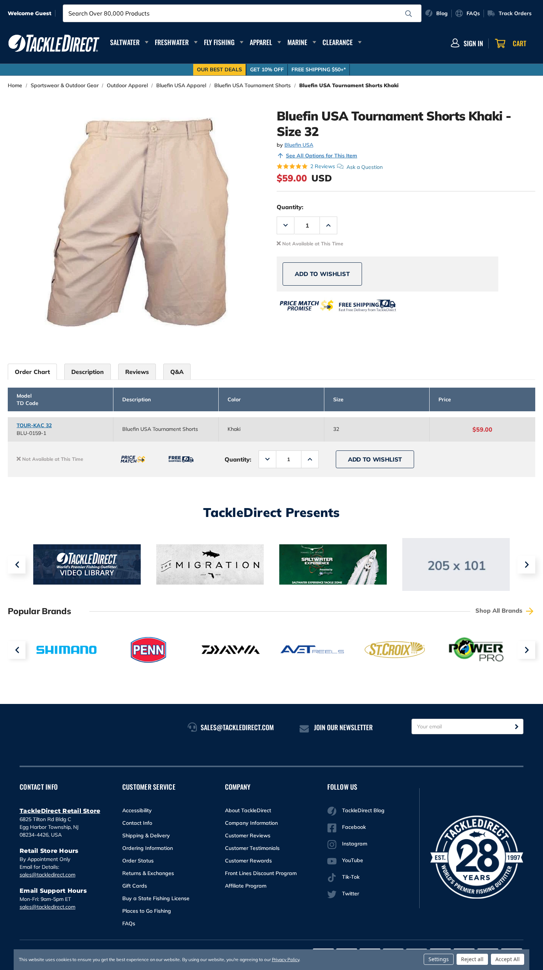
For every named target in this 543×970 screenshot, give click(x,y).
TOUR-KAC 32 (34, 425)
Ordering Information (147, 848)
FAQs (128, 923)
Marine (297, 42)
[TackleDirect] (54, 43)
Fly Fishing (219, 42)
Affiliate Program (245, 885)
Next (526, 565)
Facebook (354, 827)
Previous (16, 565)
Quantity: (290, 207)
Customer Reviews (247, 835)
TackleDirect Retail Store (60, 810)
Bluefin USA (298, 145)
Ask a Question (364, 166)
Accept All (507, 959)
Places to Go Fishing (146, 911)
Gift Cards (134, 885)
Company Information (251, 823)
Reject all (472, 959)
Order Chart (32, 371)
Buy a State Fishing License (155, 898)
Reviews (137, 371)
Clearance (337, 42)
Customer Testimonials (252, 848)
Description (87, 371)
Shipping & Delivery (146, 835)
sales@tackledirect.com (47, 874)
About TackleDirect (248, 810)
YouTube (352, 860)
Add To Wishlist (322, 274)
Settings (438, 959)
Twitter (350, 893)
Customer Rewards (248, 860)
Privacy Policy (285, 959)
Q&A (177, 371)
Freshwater (172, 42)
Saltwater (125, 42)
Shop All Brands (499, 610)
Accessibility (137, 810)
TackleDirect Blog (363, 810)
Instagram (354, 843)
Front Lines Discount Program (261, 873)
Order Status (138, 860)
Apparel (261, 42)
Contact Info (137, 823)
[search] (408, 13)
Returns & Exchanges (148, 873)
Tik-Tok (350, 877)
